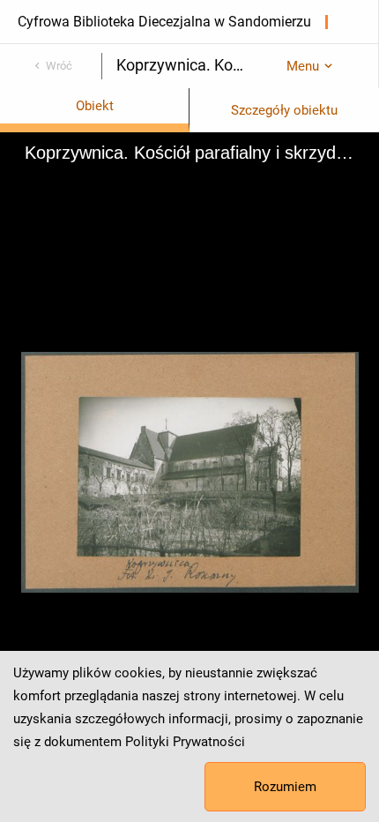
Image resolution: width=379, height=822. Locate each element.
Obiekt (95, 106)
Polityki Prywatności (185, 742)
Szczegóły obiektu (284, 110)
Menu (302, 66)
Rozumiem (285, 787)
